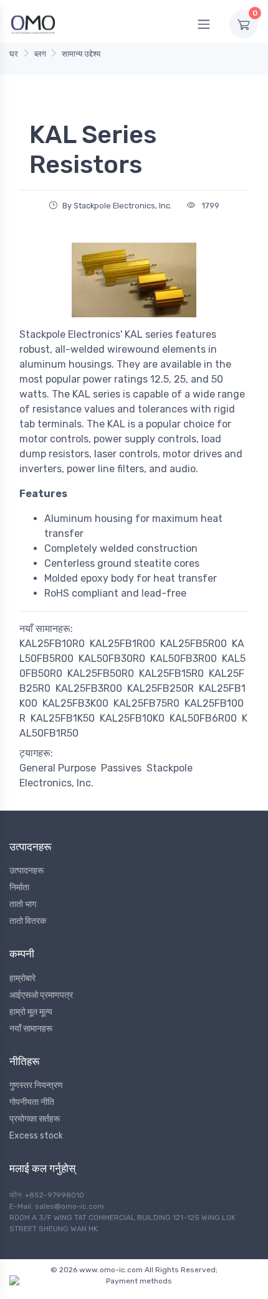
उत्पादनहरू (26, 870)
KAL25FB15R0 (171, 673)
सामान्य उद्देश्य (81, 53)
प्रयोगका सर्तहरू (34, 1119)
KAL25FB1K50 (63, 718)
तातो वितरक (27, 921)
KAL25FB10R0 (52, 644)
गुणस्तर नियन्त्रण (36, 1085)
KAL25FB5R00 (193, 644)
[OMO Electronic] (33, 23)
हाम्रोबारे (22, 978)
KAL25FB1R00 (122, 644)
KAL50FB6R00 (203, 718)
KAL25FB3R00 (88, 688)
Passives (121, 768)
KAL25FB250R (160, 688)
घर (13, 53)
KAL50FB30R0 (112, 658)
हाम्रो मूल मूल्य (30, 1012)
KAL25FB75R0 (146, 703)
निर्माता (19, 887)
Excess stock (36, 1135)
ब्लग (40, 53)
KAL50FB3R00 (183, 658)
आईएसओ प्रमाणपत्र (41, 995)
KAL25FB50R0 (100, 673)
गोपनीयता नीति (31, 1102)
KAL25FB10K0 (132, 718)
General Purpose (57, 768)
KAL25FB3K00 (75, 703)
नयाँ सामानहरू (30, 1028)
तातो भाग (22, 904)
